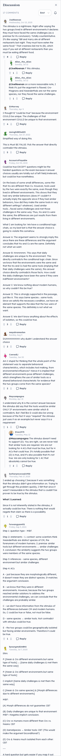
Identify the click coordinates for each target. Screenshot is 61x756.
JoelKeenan (15, 20)
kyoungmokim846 (18, 647)
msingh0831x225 (17, 132)
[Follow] (55, 12)
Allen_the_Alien (23, 62)
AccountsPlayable (18, 160)
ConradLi (13, 354)
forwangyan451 (17, 524)
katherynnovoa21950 (19, 474)
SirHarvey (14, 106)
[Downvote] (11, 57)
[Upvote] (4, 57)
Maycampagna (16, 396)
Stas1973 (19, 432)
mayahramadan (17, 332)
